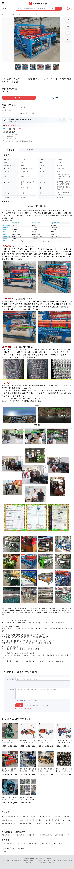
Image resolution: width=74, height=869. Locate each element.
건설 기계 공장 (33, 843)
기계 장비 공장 (7, 843)
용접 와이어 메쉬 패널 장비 (27, 816)
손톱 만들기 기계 (60, 823)
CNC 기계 (57, 843)
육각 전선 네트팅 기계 (43, 823)
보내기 (19, 705)
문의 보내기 (19, 98)
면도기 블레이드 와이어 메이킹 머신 (12, 820)
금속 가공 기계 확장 (25, 823)
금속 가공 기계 (22, 14)
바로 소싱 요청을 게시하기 (24, 708)
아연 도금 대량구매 (19, 848)
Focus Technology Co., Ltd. (39, 858)
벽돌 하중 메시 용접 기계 (44, 816)
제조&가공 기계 (13, 14)
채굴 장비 (6, 848)
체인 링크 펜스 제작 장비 (62, 816)
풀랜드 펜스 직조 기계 (8, 823)
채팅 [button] (56, 98)
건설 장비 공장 (46, 843)
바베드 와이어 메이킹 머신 (45, 820)
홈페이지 (4, 14)
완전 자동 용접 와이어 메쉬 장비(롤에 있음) (10, 816)
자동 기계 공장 (20, 843)
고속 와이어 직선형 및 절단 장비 (63, 820)
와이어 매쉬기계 (32, 14)
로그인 (26, 141)
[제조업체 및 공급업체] (37, 3)
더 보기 (4, 852)
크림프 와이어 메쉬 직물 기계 (28, 820)
